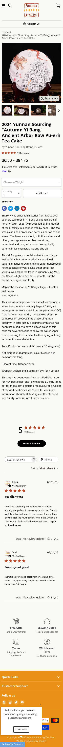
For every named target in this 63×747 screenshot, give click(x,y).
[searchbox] (18, 459)
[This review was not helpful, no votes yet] (55, 538)
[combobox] (44, 468)
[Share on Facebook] (4, 208)
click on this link (39, 398)
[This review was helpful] (49, 538)
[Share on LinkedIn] (16, 208)
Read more (14, 525)
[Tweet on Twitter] (10, 208)
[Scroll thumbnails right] (58, 110)
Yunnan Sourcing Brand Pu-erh (23, 147)
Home (5, 32)
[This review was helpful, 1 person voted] (49, 597)
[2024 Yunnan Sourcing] (7, 110)
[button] (25, 744)
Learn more (21, 729)
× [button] (40, 704)
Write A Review (31, 443)
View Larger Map (10, 295)
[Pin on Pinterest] (23, 208)
